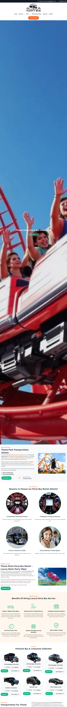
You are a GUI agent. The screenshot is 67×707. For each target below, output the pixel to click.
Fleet (27, 14)
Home (15, 14)
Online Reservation (36, 14)
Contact (51, 14)
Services (21, 14)
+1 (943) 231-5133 (27, 478)
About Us (45, 14)
